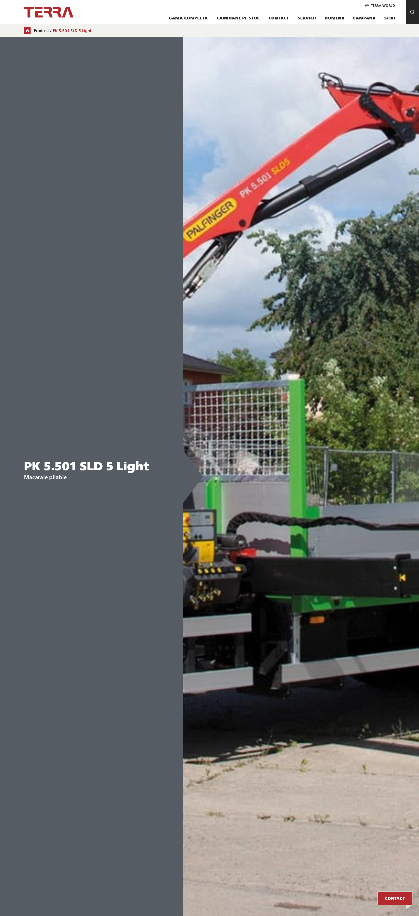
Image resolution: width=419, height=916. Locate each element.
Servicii (307, 18)
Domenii (334, 18)
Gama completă (188, 18)
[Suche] (412, 12)
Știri (389, 18)
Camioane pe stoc (238, 18)
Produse (41, 30)
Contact (279, 18)
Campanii (364, 18)
